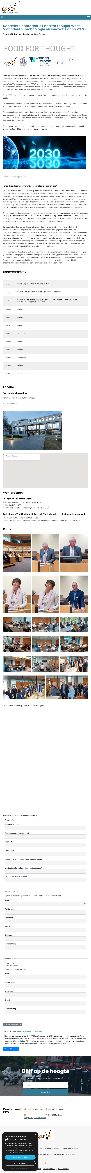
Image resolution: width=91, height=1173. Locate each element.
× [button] (35, 1135)
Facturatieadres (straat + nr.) (17, 833)
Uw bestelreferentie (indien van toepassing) (23, 868)
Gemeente (9, 850)
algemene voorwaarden (32, 1031)
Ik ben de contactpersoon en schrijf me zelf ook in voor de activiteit (34, 896)
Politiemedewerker (14, 965)
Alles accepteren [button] (20, 1157)
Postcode (9, 842)
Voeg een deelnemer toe (12, 1024)
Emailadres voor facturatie (16, 877)
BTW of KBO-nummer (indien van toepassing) (24, 859)
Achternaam (10, 909)
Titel (7, 900)
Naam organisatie (12, 824)
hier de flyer (16, 177)
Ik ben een (9, 963)
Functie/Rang (10, 944)
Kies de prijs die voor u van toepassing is (20, 815)
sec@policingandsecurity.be (35, 1118)
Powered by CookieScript (20, 1168)
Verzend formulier (11, 1049)
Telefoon (8, 935)
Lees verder (18, 1153)
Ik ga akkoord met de (23, 1031)
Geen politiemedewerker (17, 969)
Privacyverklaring (50, 1169)
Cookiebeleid (63, 1169)
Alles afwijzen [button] (20, 1163)
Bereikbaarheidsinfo (10, 404)
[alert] (20, 1151)
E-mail (7, 926)
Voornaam (9, 918)
